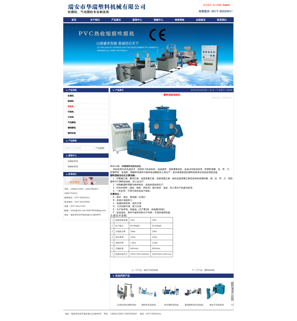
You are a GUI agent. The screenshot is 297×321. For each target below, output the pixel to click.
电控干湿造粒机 (151, 270)
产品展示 (116, 19)
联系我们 (222, 19)
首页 (74, 19)
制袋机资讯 (73, 166)
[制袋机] (230, 82)
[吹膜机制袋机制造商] (225, 82)
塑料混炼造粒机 (133, 166)
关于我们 (95, 19)
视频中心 (158, 19)
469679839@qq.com (96, 210)
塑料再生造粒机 (141, 305)
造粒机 (229, 90)
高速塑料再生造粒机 (187, 305)
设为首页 (207, 5)
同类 (122, 275)
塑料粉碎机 (209, 270)
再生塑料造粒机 (164, 305)
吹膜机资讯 (73, 161)
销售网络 (179, 19)
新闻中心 (137, 19)
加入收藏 (217, 5)
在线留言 (201, 19)
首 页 (212, 90)
